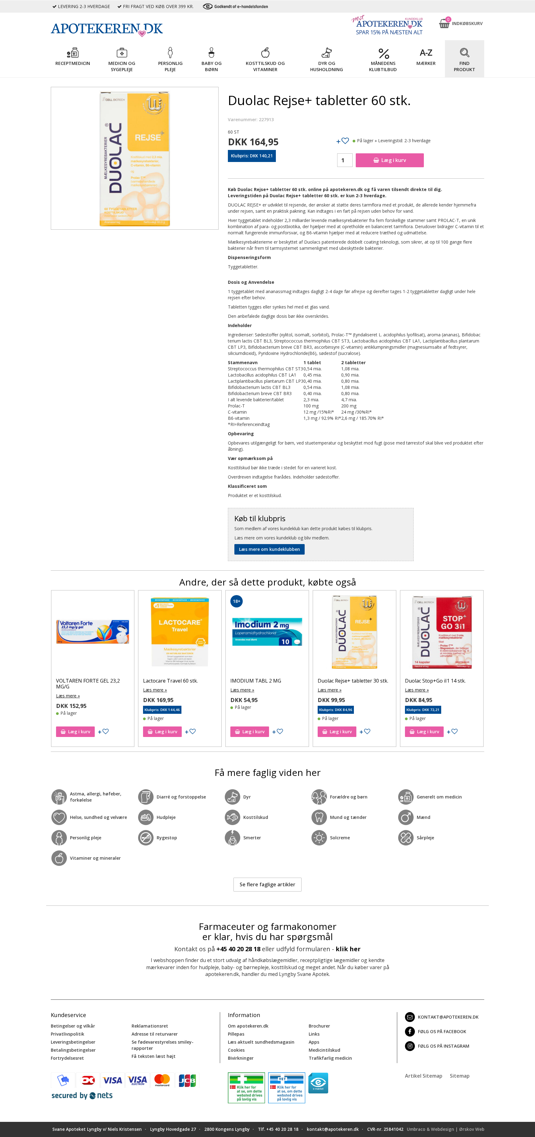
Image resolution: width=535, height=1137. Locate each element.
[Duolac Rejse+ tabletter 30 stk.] (267, 633)
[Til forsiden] (135, 30)
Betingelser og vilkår (73, 1026)
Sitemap (460, 1075)
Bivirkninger (241, 1058)
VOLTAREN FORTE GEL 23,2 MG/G (437, 683)
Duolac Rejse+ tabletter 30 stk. (265, 680)
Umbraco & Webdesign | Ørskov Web (445, 1129)
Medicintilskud (324, 1050)
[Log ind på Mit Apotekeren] (387, 24)
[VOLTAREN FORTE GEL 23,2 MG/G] (442, 633)
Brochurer (319, 1026)
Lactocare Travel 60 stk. (83, 680)
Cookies (236, 1050)
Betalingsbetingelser (73, 1050)
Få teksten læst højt (154, 1056)
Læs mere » (68, 690)
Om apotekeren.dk (248, 1026)
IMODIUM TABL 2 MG (168, 680)
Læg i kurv (393, 160)
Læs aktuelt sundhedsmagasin (261, 1042)
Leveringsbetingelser (73, 1042)
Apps (314, 1042)
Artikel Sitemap (423, 1075)
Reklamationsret (150, 1026)
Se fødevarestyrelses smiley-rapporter (163, 1045)
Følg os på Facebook (442, 1031)
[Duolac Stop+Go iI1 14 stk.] (354, 633)
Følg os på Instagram (443, 1046)
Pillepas (236, 1034)
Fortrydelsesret (67, 1058)
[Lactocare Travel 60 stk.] (92, 633)
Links (314, 1034)
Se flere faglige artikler (267, 884)
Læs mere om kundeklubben (269, 549)
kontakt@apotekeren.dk (448, 1017)
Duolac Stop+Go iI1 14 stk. (348, 680)
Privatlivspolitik (67, 1034)
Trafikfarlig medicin (330, 1058)
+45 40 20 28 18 (238, 949)
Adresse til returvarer (155, 1034)
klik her (348, 949)
